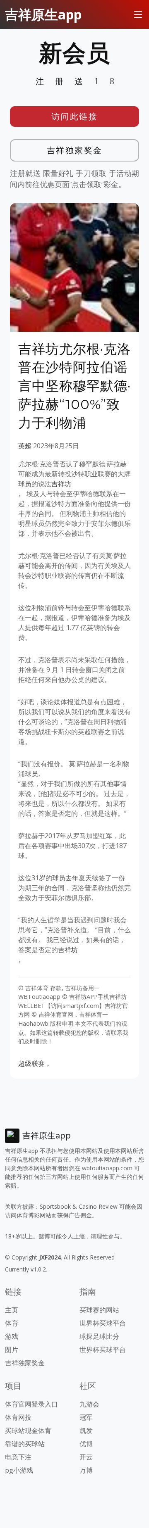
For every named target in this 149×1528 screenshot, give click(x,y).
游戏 (11, 1336)
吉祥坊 (61, 483)
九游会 (89, 1404)
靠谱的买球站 (25, 1443)
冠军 (86, 1417)
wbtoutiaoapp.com (107, 1168)
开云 (86, 1456)
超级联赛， (34, 1063)
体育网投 (18, 1417)
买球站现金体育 (28, 1430)
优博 (86, 1443)
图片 (11, 1349)
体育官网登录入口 (31, 1404)
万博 (86, 1470)
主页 (11, 1309)
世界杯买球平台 (102, 1323)
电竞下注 (18, 1456)
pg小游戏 (19, 1470)
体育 (11, 1323)
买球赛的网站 (99, 1309)
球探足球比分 (99, 1336)
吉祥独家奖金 (75, 150)
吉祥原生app (43, 14)
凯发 (86, 1430)
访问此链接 (74, 116)
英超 (24, 445)
